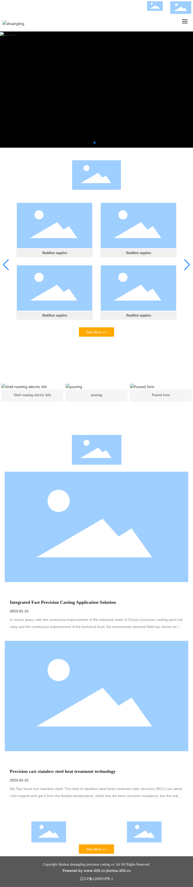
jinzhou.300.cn (118, 870)
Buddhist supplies (54, 253)
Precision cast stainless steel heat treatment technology (63, 771)
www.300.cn (94, 870)
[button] (94, 143)
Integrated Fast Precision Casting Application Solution (63, 602)
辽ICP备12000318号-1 (96, 879)
